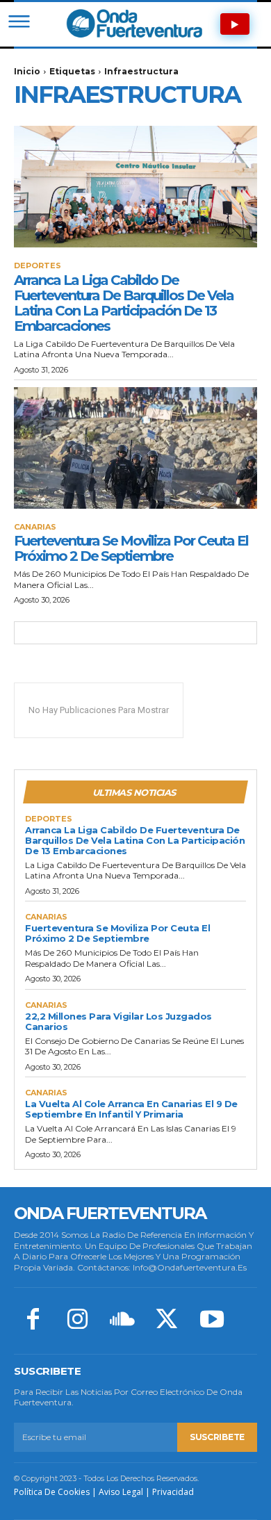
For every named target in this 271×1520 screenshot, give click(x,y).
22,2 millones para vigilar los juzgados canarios (118, 1021)
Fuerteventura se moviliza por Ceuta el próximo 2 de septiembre (131, 548)
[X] (167, 1320)
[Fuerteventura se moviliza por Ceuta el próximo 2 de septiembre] (135, 448)
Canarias (35, 527)
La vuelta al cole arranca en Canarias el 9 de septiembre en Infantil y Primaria (131, 1109)
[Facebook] (32, 1320)
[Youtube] (212, 1320)
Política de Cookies (52, 1492)
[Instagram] (77, 1320)
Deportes (37, 265)
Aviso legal (121, 1492)
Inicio (27, 71)
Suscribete (217, 1437)
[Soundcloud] (122, 1320)
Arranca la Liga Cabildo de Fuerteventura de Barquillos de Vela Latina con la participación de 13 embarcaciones (123, 303)
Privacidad (173, 1492)
